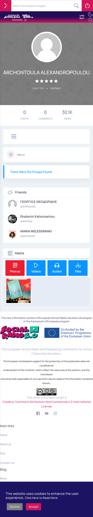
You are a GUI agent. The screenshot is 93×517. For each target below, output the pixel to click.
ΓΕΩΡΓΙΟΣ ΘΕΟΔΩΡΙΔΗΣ (38, 202)
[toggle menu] (13, 137)
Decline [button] (14, 507)
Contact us (7, 463)
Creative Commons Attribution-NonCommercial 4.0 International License (46, 404)
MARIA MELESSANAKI (36, 231)
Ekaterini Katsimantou (37, 216)
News (3, 478)
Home (3, 435)
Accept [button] (33, 507)
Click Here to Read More (41, 498)
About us (5, 444)
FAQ (2, 453)
